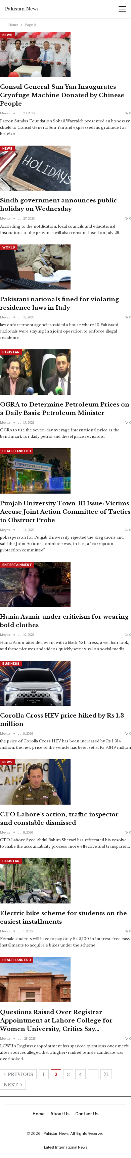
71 (106, 1074)
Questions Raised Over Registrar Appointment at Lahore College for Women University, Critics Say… (56, 1021)
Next (11, 1084)
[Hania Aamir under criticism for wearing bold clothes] (35, 584)
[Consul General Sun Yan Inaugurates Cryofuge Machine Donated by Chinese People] (35, 54)
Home (39, 1113)
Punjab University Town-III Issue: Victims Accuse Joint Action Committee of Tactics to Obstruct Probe (65, 512)
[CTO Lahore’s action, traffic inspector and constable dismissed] (35, 781)
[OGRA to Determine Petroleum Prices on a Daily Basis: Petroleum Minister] (35, 371)
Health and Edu (16, 451)
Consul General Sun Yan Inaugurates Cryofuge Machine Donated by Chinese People (62, 95)
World (8, 247)
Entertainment (17, 565)
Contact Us (86, 1113)
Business (10, 663)
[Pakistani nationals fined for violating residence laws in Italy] (35, 267)
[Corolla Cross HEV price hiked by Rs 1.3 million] (35, 683)
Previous (20, 1074)
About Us (60, 1113)
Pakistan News (22, 9)
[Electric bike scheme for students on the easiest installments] (35, 880)
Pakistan (10, 352)
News (7, 35)
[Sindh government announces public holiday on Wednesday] (35, 168)
